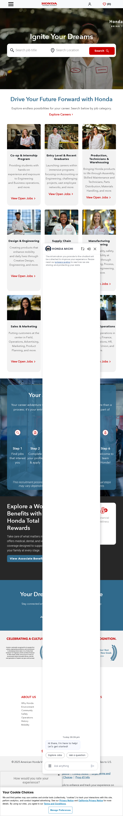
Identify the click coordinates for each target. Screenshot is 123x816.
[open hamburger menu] (11, 4)
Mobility (25, 724)
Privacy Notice (66, 800)
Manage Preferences (60, 810)
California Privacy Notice (90, 800)
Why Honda (27, 703)
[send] (93, 766)
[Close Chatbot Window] (95, 249)
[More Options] (50, 766)
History (24, 721)
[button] (90, 4)
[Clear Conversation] (82, 249)
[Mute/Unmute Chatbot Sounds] (88, 248)
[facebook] (42, 751)
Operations (27, 717)
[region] (71, 507)
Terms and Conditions (55, 803)
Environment (27, 706)
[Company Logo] (49, 4)
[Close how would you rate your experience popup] (58, 774)
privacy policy (62, 262)
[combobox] (28, 50)
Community (27, 710)
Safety (24, 713)
